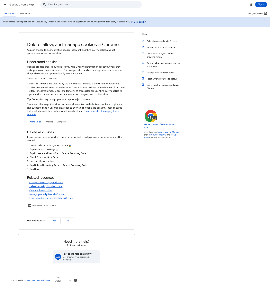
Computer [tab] (61, 122)
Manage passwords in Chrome (161, 72)
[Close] (264, 20)
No (68, 221)
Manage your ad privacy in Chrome (47, 194)
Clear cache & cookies (40, 190)
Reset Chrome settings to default (162, 79)
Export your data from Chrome (161, 47)
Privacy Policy (29, 280)
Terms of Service (43, 280)
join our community (157, 135)
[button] (5, 4)
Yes (54, 221)
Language (61, 277)
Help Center (9, 13)
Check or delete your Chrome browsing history (160, 55)
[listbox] (63, 280)
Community (24, 13)
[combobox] (95, 4)
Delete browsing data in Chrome (45, 186)
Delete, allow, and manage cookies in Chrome (163, 65)
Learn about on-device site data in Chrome (51, 198)
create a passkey (138, 22)
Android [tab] (49, 122)
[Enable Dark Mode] (75, 280)
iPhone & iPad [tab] (35, 122)
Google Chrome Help (21, 4)
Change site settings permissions (46, 182)
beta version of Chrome (168, 132)
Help (144, 34)
